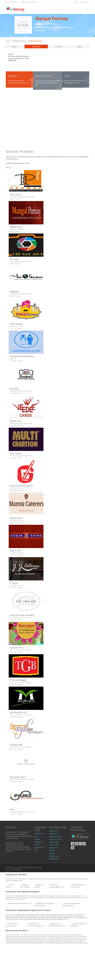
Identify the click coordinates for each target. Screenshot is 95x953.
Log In (75, 2)
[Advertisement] (47, 120)
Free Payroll (53, 848)
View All (8, 168)
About (80, 47)
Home (8, 41)
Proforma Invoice (55, 839)
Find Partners (39, 833)
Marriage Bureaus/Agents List (19, 903)
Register (37, 839)
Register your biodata (25, 886)
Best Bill (52, 853)
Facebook (40, 30)
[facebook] (72, 843)
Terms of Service (16, 869)
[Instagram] (76, 843)
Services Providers (20, 151)
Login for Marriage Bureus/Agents (71, 904)
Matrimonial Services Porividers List (36, 924)
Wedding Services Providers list (78, 886)
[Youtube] (72, 847)
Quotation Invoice (55, 836)
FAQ (36, 836)
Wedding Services (19, 41)
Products (58, 47)
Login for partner (38, 886)
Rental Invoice (54, 856)
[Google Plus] (80, 843)
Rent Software (54, 859)
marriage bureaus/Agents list (56, 886)
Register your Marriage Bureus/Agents (44, 904)
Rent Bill (52, 850)
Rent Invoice (53, 834)
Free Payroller (54, 845)
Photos (14, 47)
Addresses (36, 47)
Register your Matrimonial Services (57, 924)
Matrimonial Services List (11, 924)
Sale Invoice (53, 831)
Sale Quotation (54, 842)
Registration (85, 2)
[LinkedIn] (84, 843)
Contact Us (38, 842)
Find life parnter (10, 886)
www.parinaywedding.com (60, 27)
